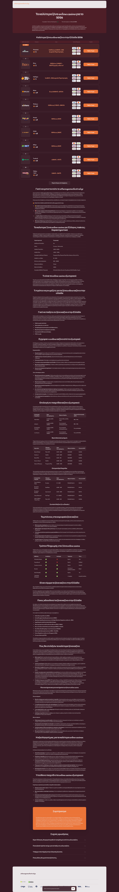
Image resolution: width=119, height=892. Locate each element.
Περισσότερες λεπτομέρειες (59, 183)
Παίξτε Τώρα (90, 51)
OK (73, 888)
